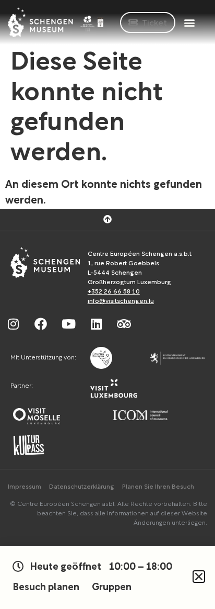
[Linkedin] (96, 323)
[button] (189, 22)
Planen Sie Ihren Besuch (158, 487)
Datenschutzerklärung (81, 487)
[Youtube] (68, 323)
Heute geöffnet (101, 567)
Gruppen (112, 588)
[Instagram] (13, 323)
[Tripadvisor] (123, 323)
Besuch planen (46, 588)
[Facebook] (40, 323)
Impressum (24, 487)
